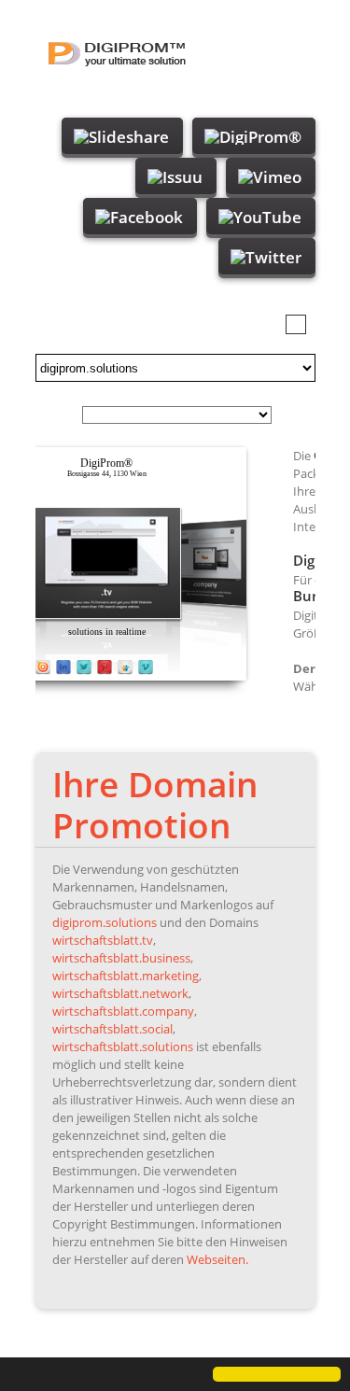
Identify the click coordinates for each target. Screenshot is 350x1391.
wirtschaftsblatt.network (120, 993)
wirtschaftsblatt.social (112, 1028)
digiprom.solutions (104, 922)
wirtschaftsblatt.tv (102, 940)
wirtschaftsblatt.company (123, 1011)
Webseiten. (217, 1259)
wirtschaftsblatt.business (121, 957)
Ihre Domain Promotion (155, 804)
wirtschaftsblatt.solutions (122, 1046)
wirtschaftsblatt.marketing (125, 975)
